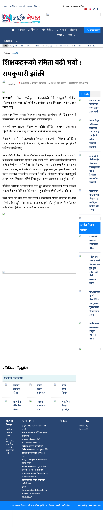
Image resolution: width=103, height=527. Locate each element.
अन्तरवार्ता (61, 28)
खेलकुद (73, 28)
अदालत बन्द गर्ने (17, 44)
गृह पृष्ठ (5, 6)
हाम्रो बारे (22, 6)
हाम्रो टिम (9, 428)
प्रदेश (59, 33)
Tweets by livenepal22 (83, 426)
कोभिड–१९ (48, 44)
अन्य (70, 33)
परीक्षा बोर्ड (91, 44)
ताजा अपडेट (95, 29)
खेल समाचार (77, 44)
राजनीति (15, 51)
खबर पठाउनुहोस (10, 439)
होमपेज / (7, 51)
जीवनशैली (46, 28)
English (8, 39)
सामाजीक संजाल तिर (9, 444)
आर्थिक (31, 28)
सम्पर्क (29, 6)
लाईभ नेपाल (12, 82)
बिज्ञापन (37, 6)
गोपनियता (13, 6)
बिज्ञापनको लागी (10, 450)
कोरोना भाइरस (62, 44)
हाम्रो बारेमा (9, 431)
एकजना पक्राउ (33, 44)
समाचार (21, 28)
